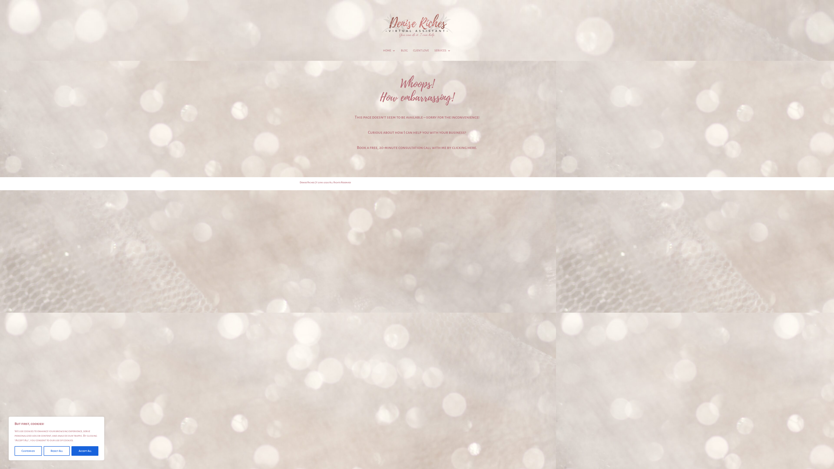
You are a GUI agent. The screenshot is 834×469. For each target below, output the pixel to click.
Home (387, 50)
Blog (404, 50)
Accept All (85, 450)
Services (440, 50)
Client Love (421, 50)
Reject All (57, 450)
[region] (56, 438)
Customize (28, 450)
